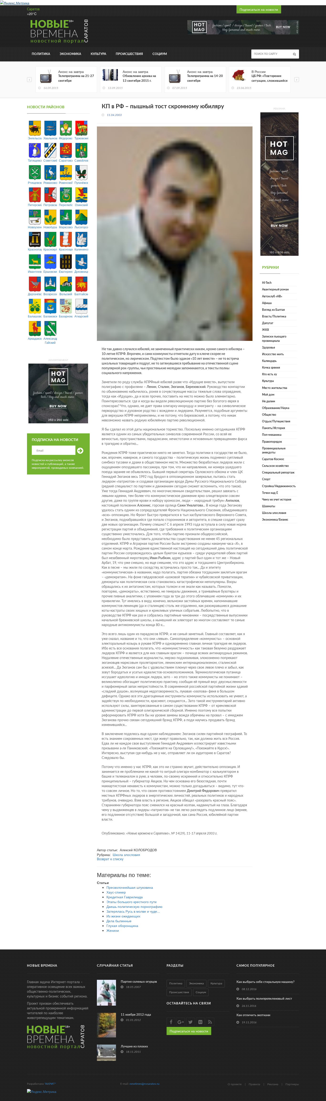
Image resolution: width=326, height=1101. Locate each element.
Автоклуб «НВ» (272, 296)
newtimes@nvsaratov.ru (144, 1083)
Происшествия (129, 54)
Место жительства (274, 388)
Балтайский (81, 294)
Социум (159, 54)
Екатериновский (66, 271)
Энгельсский (35, 138)
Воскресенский (50, 294)
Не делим (268, 401)
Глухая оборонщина (122, 925)
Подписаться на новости (259, 9)
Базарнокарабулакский (66, 316)
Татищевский (35, 160)
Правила (254, 1084)
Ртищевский (35, 182)
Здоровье (268, 347)
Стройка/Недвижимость (279, 486)
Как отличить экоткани (253, 1015)
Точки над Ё (270, 492)
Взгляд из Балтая (273, 309)
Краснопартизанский (35, 249)
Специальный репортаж (278, 472)
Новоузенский (35, 227)
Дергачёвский (35, 294)
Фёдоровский (66, 138)
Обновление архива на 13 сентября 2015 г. (139, 78)
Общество (269, 414)
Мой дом (268, 394)
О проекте (235, 1084)
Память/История (273, 428)
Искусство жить (273, 354)
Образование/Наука (275, 408)
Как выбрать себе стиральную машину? (265, 982)
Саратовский (66, 160)
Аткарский (81, 316)
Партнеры (292, 1084)
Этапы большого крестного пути (131, 901)
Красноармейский (66, 249)
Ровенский (66, 182)
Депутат (267, 323)
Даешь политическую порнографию (134, 906)
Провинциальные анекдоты (273, 450)
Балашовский (35, 316)
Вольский (65, 294)
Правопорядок (272, 441)
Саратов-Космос (273, 459)
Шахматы (268, 506)
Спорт (266, 479)
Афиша (267, 303)
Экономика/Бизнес (275, 519)
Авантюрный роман (275, 289)
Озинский (81, 205)
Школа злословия (126, 854)
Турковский (81, 138)
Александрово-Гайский (50, 340)
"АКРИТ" (50, 1083)
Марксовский (66, 227)
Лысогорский (81, 227)
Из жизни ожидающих (123, 916)
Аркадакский (35, 338)
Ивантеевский (35, 271)
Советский (50, 160)
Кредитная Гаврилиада (124, 896)
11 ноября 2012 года (136, 1014)
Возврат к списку (110, 859)
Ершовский (50, 271)
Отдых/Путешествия (276, 421)
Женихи (112, 930)
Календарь (269, 361)
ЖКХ (265, 329)
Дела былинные (118, 920)
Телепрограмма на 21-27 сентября (76, 78)
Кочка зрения (271, 367)
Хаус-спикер (116, 892)
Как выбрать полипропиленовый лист (264, 998)
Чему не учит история (276, 499)
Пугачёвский (81, 182)
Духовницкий (81, 271)
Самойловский (81, 160)
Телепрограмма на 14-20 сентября (205, 78)
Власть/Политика (274, 316)
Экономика (70, 54)
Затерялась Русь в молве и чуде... (133, 911)
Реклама (272, 1084)
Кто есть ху (269, 374)
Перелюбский (66, 205)
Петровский (50, 205)
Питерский (35, 205)
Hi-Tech (267, 282)
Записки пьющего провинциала (274, 338)
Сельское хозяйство (275, 465)
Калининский (81, 249)
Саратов (33, 9)
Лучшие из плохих (134, 1046)
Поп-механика (271, 434)
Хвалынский (50, 138)
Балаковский (50, 316)
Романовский (50, 182)
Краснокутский (50, 249)
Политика (41, 54)
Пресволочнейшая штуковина (129, 887)
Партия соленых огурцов (139, 981)
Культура (98, 54)
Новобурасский (50, 227)
